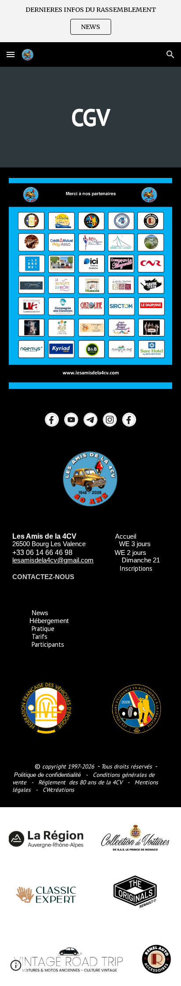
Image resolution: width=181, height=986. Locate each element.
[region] (90, 21)
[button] (90, 27)
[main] (90, 117)
